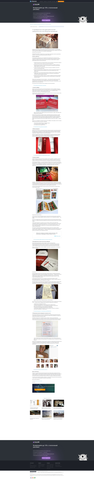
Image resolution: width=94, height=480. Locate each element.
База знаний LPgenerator (33, 466)
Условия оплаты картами (32, 478)
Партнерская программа (50, 467)
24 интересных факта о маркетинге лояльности (34, 418)
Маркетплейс (48, 468)
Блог (30, 464)
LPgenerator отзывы (32, 467)
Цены (48, 1)
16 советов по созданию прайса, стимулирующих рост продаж (34, 408)
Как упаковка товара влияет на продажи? (40, 85)
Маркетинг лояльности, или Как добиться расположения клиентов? (46, 408)
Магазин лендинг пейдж (50, 466)
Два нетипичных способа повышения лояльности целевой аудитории (46, 418)
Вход (56, 1)
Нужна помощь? (53, 1)
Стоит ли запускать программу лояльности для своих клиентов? (57, 408)
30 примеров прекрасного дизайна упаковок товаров (42, 155)
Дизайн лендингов (57, 465)
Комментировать (39, 389)
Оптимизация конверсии (58, 466)
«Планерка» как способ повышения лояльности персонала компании (58, 418)
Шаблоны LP (45, 1)
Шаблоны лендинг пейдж (50, 465)
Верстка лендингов (57, 464)
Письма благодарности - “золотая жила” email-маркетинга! (42, 311)
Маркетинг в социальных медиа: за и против (40, 369)
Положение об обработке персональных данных (41, 464)
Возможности (41, 1)
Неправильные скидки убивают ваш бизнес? (40, 126)
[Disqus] (47, 430)
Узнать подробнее (46, 20)
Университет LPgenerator (33, 465)
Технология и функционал (50, 464)
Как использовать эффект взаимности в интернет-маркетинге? (43, 239)
